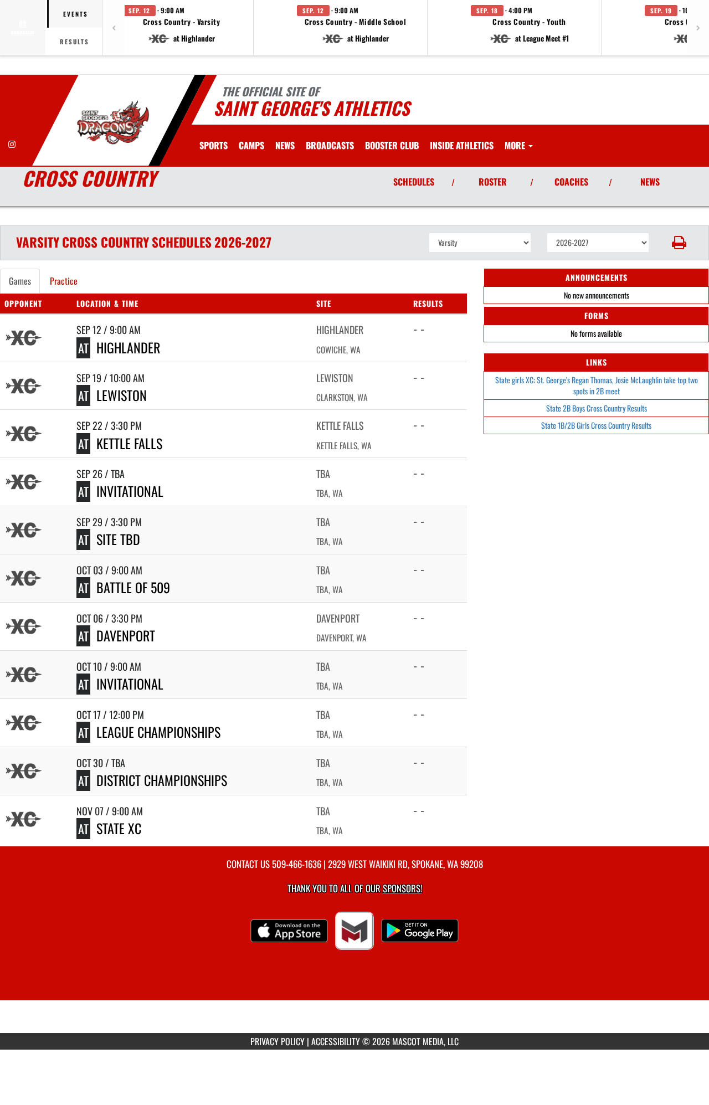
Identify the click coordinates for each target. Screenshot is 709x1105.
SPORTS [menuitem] (213, 145)
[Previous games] (113, 27)
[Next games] (698, 27)
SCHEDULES (413, 181)
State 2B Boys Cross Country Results (596, 408)
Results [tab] (74, 41)
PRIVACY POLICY (277, 1041)
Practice (64, 280)
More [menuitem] (516, 145)
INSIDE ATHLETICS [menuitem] (462, 145)
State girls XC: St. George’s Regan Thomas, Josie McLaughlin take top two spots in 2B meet (596, 385)
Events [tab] (75, 13)
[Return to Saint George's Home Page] (112, 122)
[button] (182, 27)
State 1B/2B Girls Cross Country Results (596, 425)
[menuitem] (251, 145)
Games (20, 280)
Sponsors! (402, 888)
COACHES (571, 181)
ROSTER (493, 181)
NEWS (650, 181)
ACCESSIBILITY (335, 1041)
